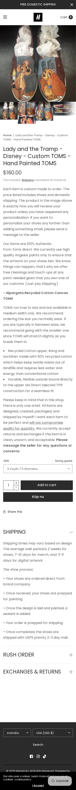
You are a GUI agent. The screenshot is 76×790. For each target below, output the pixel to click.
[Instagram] (38, 756)
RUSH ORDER (18, 654)
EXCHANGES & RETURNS (32, 671)
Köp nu (38, 496)
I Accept (38, 785)
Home (7, 135)
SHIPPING (14, 532)
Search (38, 745)
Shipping (28, 180)
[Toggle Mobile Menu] (7, 17)
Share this (15, 511)
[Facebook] (31, 756)
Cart (64, 17)
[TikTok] (45, 756)
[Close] (72, 4)
